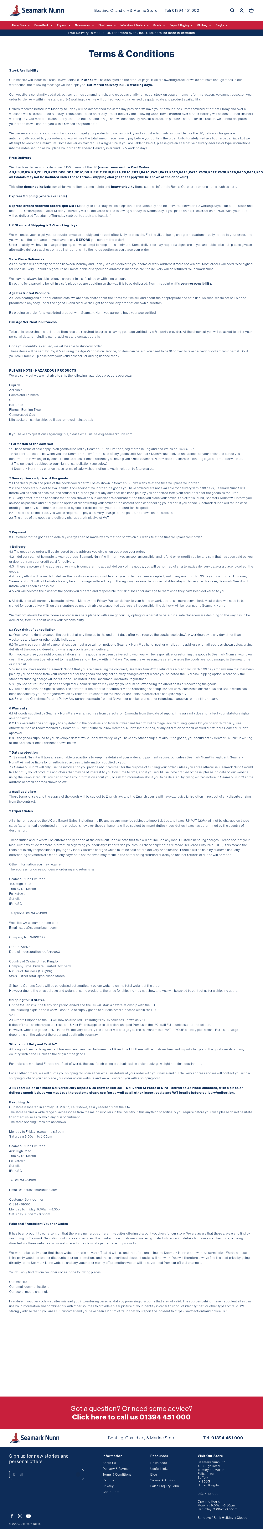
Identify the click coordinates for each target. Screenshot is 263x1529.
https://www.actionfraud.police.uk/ (201, 1311)
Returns (109, 1480)
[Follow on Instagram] (20, 1516)
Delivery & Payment (117, 1469)
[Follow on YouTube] (28, 1516)
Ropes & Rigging (179, 25)
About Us (109, 1463)
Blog (153, 1474)
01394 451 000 (185, 10)
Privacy (108, 1486)
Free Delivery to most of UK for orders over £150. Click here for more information (131, 33)
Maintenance (82, 25)
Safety (157, 25)
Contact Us (111, 1492)
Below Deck (41, 25)
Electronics (105, 25)
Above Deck (19, 25)
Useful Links (159, 1469)
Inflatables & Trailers (133, 25)
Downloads (158, 1463)
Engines (61, 25)
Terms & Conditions (117, 1474)
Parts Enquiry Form (164, 1486)
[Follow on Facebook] (11, 1516)
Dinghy (220, 25)
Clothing (202, 25)
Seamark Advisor (163, 1480)
